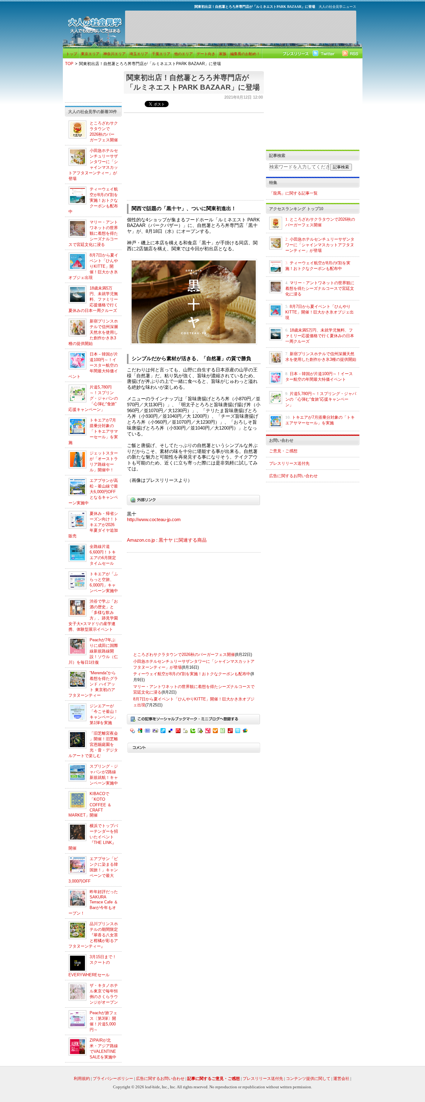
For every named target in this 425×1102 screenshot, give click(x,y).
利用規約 (82, 1078)
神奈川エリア (114, 54)
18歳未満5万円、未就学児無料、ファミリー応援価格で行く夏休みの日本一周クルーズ (93, 299)
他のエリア (183, 54)
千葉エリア (161, 54)
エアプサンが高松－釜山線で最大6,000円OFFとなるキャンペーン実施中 (93, 491)
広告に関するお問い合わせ (293, 475)
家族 (223, 54)
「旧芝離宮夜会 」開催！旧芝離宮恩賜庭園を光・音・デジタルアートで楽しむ (93, 744)
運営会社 (341, 1078)
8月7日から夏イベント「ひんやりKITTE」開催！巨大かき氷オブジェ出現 (93, 266)
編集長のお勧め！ (245, 54)
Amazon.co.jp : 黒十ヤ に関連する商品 (167, 540)
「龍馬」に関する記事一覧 (293, 193)
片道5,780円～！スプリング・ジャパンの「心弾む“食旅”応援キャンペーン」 (93, 398)
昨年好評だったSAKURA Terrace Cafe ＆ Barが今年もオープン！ (93, 902)
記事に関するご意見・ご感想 (213, 1078)
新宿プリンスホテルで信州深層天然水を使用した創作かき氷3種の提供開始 (93, 332)
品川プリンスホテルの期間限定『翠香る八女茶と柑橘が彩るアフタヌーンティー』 (93, 935)
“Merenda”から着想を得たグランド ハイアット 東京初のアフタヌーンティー (93, 684)
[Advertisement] (240, 27)
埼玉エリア (138, 54)
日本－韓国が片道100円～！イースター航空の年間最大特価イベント (93, 365)
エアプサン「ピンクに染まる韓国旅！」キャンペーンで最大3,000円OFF (93, 869)
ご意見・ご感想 (283, 451)
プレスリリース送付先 (289, 463)
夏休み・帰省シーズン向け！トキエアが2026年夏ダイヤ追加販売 (93, 524)
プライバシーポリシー (113, 1078)
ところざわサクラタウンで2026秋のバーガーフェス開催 (184, 654)
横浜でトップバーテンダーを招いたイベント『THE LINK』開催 (93, 836)
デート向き (206, 54)
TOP (69, 63)
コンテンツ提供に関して (308, 1078)
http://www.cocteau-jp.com (154, 519)
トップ (71, 54)
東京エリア (90, 54)
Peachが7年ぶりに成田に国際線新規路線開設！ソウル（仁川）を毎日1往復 (93, 651)
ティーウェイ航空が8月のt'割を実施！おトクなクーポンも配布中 (93, 200)
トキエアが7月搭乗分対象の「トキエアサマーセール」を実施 (93, 431)
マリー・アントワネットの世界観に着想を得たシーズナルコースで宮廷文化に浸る (93, 233)
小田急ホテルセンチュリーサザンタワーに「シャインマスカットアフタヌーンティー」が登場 (319, 245)
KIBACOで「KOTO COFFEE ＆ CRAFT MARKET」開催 (89, 804)
